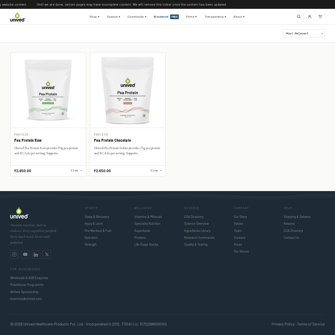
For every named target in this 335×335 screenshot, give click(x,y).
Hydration (91, 237)
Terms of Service (311, 323)
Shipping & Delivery (297, 217)
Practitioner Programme (27, 285)
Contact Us (291, 237)
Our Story (240, 217)
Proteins (140, 237)
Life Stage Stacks (146, 244)
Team (238, 231)
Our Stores (241, 251)
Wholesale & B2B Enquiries (29, 278)
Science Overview (196, 223)
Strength (91, 244)
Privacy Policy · (283, 323)
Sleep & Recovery (97, 217)
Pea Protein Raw (28, 140)
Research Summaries (199, 237)
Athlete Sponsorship (24, 292)
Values (238, 223)
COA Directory (194, 217)
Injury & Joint (94, 223)
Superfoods (142, 231)
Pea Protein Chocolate (112, 140)
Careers (239, 237)
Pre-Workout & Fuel (98, 231)
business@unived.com (26, 299)
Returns (289, 223)
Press (238, 244)
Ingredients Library (197, 231)
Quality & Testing (195, 244)
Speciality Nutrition (147, 223)
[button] (298, 17)
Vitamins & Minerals (148, 217)
